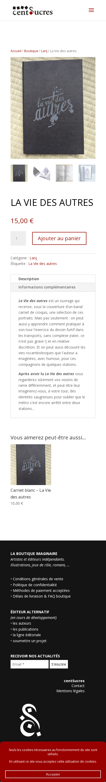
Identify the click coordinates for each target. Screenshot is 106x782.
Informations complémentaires (47, 287)
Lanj (44, 51)
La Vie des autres (42, 263)
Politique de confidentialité (35, 584)
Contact (78, 685)
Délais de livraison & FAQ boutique (42, 596)
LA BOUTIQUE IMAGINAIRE (34, 553)
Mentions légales (70, 690)
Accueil (16, 51)
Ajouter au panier (59, 238)
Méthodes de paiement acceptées (41, 590)
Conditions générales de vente (38, 578)
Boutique (31, 51)
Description (29, 278)
